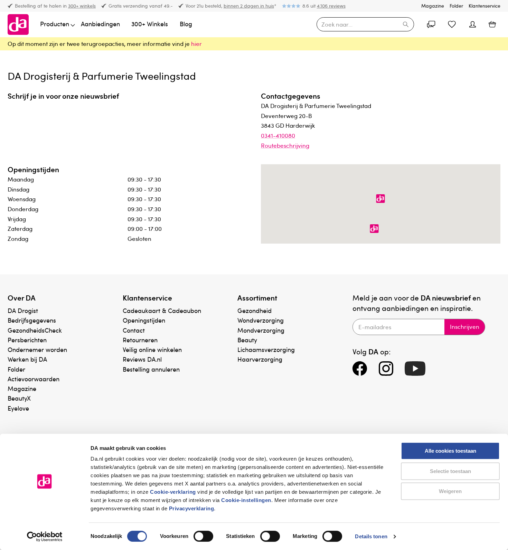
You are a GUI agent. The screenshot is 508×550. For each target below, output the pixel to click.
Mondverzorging (260, 330)
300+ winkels (82, 5)
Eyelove (18, 408)
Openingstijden (144, 320)
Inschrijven (464, 327)
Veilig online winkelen (152, 349)
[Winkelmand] (492, 24)
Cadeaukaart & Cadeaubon (162, 310)
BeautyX (19, 398)
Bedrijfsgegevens (32, 320)
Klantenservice (484, 5)
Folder (456, 5)
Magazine (432, 5)
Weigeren (450, 491)
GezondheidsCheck (35, 330)
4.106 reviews (331, 5)
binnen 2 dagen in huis (249, 5)
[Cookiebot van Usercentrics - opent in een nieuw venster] (45, 536)
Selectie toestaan (450, 471)
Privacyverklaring (191, 508)
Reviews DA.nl (142, 359)
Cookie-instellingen (246, 500)
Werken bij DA (27, 359)
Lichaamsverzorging (266, 349)
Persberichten (27, 339)
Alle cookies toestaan (450, 451)
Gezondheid (254, 310)
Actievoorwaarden (33, 378)
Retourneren (140, 339)
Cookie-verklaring (173, 492)
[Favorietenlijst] (452, 24)
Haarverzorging (259, 359)
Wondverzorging (260, 320)
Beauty (247, 339)
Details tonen (371, 536)
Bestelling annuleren (151, 369)
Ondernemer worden (37, 349)
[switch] (203, 536)
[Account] (431, 24)
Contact (134, 330)
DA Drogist (23, 310)
